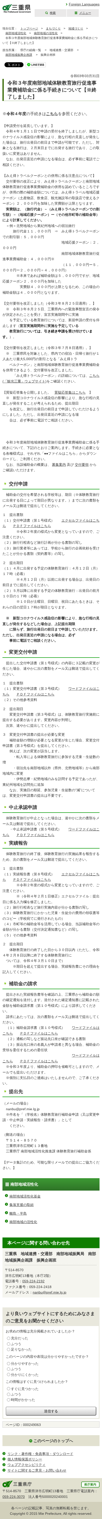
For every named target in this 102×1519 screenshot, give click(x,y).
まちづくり (53, 28)
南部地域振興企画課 (18, 55)
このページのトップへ (53, 1441)
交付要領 (82, 465)
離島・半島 (18, 1213)
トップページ (29, 28)
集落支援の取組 (21, 1205)
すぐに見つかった (25, 1389)
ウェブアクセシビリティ (26, 1465)
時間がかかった (23, 1400)
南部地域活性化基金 (25, 1196)
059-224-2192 (33, 1281)
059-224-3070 (13, 1497)
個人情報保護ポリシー (24, 1459)
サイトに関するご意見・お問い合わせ (36, 1470)
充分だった (19, 1338)
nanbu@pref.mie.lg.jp (49, 1292)
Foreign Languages (84, 4)
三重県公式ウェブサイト (16, 8)
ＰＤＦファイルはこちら (32, 526)
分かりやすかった (25, 1363)
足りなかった (21, 1349)
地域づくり (75, 28)
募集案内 (59, 465)
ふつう (16, 1344)
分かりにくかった (25, 1375)
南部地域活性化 (15, 33)
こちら (52, 113)
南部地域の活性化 (46, 33)
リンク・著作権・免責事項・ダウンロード (40, 1454)
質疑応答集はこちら (70, 392)
